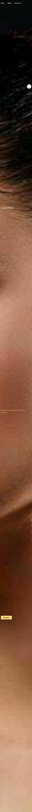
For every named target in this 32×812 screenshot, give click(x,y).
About (9, 3)
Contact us (17, 3)
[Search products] (29, 86)
